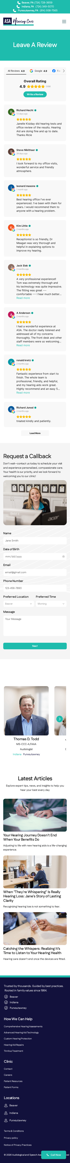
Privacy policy (11, 1138)
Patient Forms (11, 1087)
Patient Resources (13, 1081)
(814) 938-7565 (48, 10)
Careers (8, 1075)
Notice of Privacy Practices (17, 1145)
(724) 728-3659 (43, 3)
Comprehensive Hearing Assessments (23, 1026)
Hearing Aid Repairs (14, 1045)
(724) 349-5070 (44, 7)
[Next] (59, 719)
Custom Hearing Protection (18, 1038)
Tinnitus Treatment (13, 1051)
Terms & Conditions (14, 1131)
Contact (8, 1069)
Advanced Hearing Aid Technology (21, 1032)
